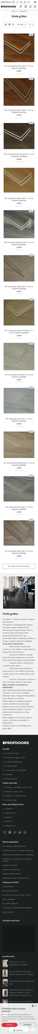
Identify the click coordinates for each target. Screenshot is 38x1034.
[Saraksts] (9, 24)
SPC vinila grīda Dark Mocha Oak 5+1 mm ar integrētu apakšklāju (19, 155)
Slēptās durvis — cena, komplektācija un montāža (18, 963)
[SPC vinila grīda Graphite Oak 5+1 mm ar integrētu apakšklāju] (19, 224)
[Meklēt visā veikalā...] (30, 6)
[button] (19, 1030)
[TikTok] (15, 832)
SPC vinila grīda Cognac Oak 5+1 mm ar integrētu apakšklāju (19, 111)
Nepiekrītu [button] (27, 1025)
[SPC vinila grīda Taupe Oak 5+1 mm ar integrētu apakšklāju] (19, 533)
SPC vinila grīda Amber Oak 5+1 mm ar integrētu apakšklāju (19, 67)
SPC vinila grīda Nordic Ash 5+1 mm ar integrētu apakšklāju (19, 376)
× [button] (35, 1006)
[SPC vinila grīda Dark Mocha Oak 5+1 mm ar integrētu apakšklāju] (19, 136)
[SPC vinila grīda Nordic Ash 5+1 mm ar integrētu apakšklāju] (19, 356)
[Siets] (5, 24)
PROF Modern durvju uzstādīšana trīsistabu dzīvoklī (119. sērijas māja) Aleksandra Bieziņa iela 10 (21, 992)
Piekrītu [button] (9, 1025)
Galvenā (14, 11)
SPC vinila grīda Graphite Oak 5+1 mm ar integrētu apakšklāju (19, 243)
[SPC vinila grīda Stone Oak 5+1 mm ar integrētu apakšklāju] (19, 488)
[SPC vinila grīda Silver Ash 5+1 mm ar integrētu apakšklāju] (19, 400)
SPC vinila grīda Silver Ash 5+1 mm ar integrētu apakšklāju (19, 420)
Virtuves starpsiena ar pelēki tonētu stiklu (21, 982)
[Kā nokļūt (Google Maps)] (13, 2)
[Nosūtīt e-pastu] (29, 2)
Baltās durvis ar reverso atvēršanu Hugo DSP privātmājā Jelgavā (21, 1002)
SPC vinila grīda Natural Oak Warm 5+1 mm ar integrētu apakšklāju (19, 332)
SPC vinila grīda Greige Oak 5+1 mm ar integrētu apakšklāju (19, 287)
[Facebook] (5, 832)
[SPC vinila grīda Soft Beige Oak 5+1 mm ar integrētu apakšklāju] (19, 444)
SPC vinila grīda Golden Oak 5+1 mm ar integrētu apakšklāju (19, 199)
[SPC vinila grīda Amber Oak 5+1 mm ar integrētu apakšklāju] (19, 47)
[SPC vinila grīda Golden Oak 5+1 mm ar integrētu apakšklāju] (19, 180)
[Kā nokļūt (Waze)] (17, 2)
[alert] (19, 1018)
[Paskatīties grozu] (35, 6)
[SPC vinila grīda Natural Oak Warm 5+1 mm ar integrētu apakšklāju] (19, 312)
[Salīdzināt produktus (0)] (13, 24)
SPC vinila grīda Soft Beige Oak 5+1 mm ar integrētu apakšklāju (19, 464)
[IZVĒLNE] (21, 6)
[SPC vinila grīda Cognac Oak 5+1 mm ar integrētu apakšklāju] (19, 92)
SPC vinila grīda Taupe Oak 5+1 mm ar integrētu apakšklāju (19, 552)
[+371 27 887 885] (21, 2)
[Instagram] (10, 832)
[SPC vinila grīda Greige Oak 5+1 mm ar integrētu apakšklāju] (19, 268)
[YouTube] (20, 832)
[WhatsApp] (25, 2)
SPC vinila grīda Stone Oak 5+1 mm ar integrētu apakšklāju (19, 508)
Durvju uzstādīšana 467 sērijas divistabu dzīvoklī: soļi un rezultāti (21, 973)
